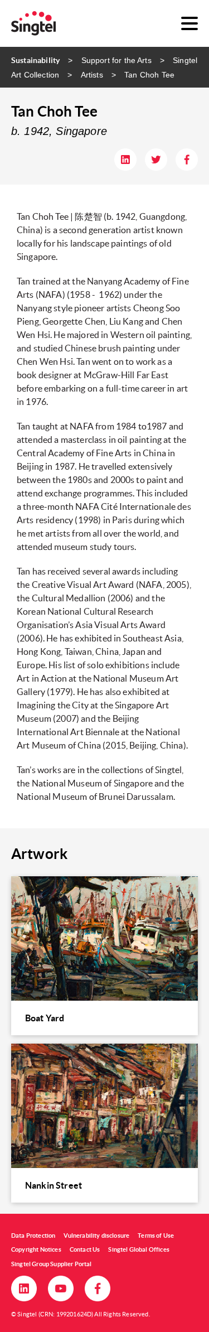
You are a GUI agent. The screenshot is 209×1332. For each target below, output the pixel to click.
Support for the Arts (116, 60)
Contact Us (85, 1249)
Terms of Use (156, 1235)
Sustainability (35, 60)
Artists (92, 74)
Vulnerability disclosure (96, 1235)
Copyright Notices (36, 1249)
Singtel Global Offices (138, 1249)
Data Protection (33, 1235)
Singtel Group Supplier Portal (51, 1264)
